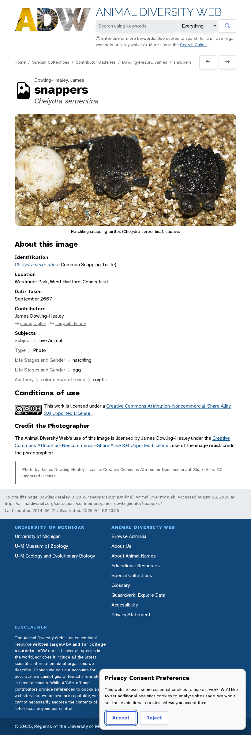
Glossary (120, 585)
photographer (33, 323)
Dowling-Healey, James (144, 62)
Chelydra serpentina (37, 264)
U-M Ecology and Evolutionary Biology (55, 556)
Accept (120, 717)
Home (20, 62)
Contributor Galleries (96, 62)
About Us (121, 546)
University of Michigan (38, 536)
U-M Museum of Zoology (41, 546)
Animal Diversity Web (159, 12)
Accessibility (124, 605)
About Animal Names (133, 556)
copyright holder (70, 323)
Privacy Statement (130, 614)
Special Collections (50, 62)
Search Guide (193, 44)
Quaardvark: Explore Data (138, 595)
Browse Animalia (128, 536)
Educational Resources (135, 565)
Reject (154, 717)
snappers (182, 62)
